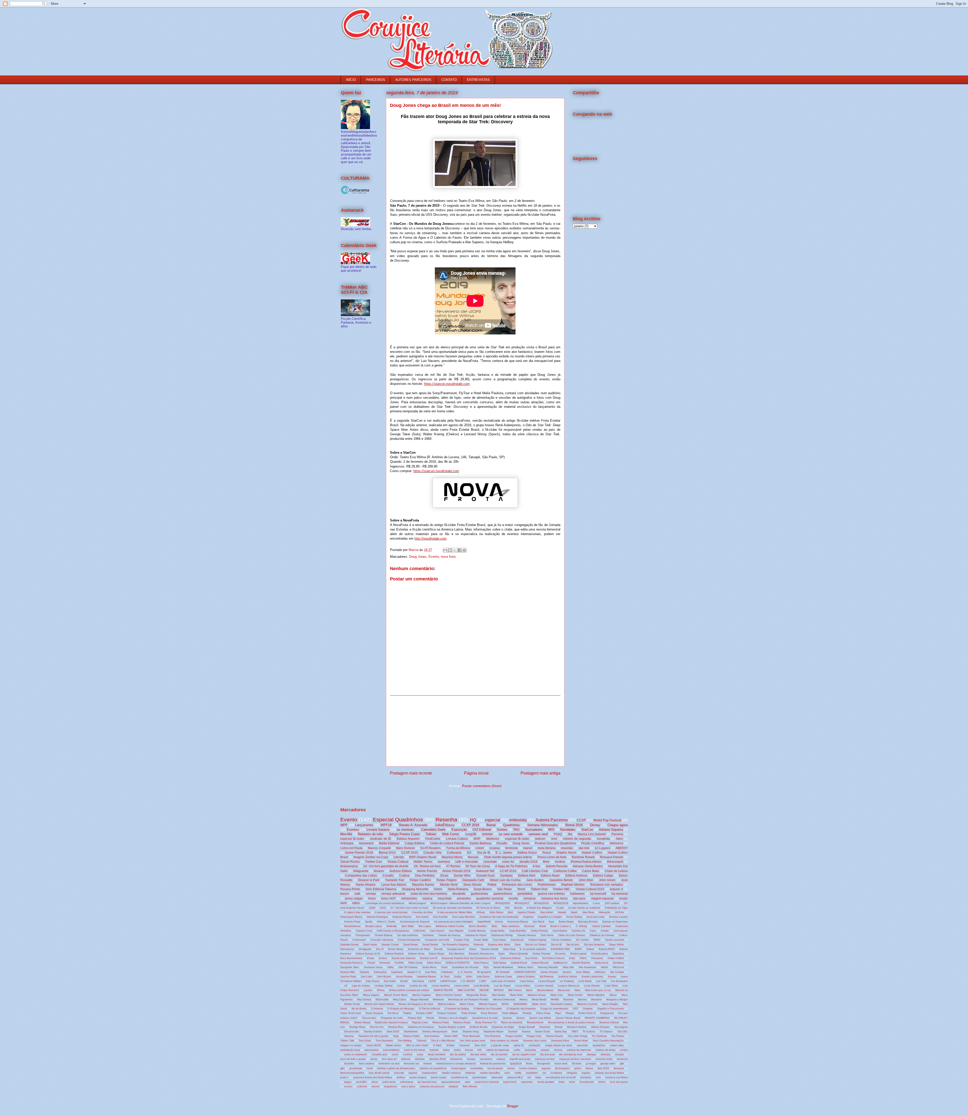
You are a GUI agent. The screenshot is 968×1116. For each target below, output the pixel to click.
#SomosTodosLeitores (586, 861)
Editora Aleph (550, 875)
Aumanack (366, 843)
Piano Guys (543, 1013)
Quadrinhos (511, 825)
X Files (437, 1045)
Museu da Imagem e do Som (416, 1004)
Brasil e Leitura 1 (561, 926)
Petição (527, 1013)
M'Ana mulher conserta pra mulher (409, 990)
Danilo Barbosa (480, 843)
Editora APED (607, 949)
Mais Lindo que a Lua (598, 990)
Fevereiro (384, 962)
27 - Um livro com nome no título (409, 907)
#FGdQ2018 (541, 903)
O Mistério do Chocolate (488, 1008)
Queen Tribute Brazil (568, 1017)
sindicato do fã (380, 838)
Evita (572, 958)
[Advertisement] (475, 730)
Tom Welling (405, 1040)
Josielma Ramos (426, 976)
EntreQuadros (599, 953)
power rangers (418, 1077)
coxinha (407, 1054)
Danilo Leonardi (614, 939)
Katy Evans (372, 981)
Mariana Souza (537, 995)
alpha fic (519, 1045)
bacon (344, 893)
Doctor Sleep (395, 949)
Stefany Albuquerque (434, 1031)
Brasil (542, 926)
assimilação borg (350, 1049)
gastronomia (479, 893)
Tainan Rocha (349, 861)
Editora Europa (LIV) (368, 953)
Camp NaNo (497, 930)
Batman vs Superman (615, 921)
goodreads (355, 1068)
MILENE (484, 990)
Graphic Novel (566, 852)
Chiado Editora (383, 935)
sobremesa (406, 1081)
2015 (383, 907)
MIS (551, 829)
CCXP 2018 (470, 825)
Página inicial (476, 773)
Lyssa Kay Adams (393, 884)
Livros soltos (462, 985)
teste (562, 1081)
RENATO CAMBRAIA (597, 1017)
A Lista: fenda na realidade (584, 907)
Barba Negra (566, 921)
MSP (477, 838)
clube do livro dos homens (429, 893)
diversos (605, 1054)
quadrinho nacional (489, 898)
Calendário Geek (433, 829)
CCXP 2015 (409, 852)
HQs (486, 967)
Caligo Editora (415, 843)
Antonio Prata (352, 921)
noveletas (556, 1072)
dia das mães (478, 1054)
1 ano (596, 903)
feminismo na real (389, 1063)
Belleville (392, 926)
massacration (429, 1072)
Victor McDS (374, 1045)
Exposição (459, 829)
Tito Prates (617, 1036)
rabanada (497, 1077)
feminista (511, 848)
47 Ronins (453, 866)
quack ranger (438, 1077)
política (401, 1077)
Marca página (371, 995)
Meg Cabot (399, 999)
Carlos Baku (590, 871)
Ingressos (397, 972)
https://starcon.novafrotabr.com (447, 384)
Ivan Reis (430, 972)
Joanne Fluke (348, 976)
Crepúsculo (517, 939)
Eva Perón (531, 958)
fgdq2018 (516, 1063)
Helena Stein (525, 967)
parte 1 (344, 1077)
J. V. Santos (465, 972)
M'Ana (380, 990)
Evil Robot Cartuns (553, 958)
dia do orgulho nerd (523, 1054)
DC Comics (582, 939)
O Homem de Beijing (457, 1008)
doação (619, 1054)
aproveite (582, 1045)
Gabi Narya (499, 962)
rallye (538, 1077)
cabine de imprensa (497, 1049)
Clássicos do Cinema (602, 935)
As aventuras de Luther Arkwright (453, 921)
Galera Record (540, 962)
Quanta (507, 1017)
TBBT (574, 1031)
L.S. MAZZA (468, 981)
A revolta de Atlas (422, 912)
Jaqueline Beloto (561, 880)
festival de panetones (492, 1063)
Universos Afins (560, 1040)
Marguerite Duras (477, 995)
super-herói (509, 1081)
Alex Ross (588, 912)
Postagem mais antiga (540, 773)
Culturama (454, 852)
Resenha (446, 819)
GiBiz (390, 967)
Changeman (363, 935)
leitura (589, 1068)
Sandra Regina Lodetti (451, 1027)
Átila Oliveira (470, 1086)
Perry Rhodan (489, 1013)
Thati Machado (471, 1036)
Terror (521, 889)
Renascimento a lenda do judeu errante (571, 1022)
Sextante (544, 1027)
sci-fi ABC (361, 1081)
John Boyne (384, 976)
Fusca (546, 852)
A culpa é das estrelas (357, 912)
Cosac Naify (481, 939)
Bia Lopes (425, 926)
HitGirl (604, 967)
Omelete (588, 1008)
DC (469, 852)
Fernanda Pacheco (351, 962)
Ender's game (578, 953)
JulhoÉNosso (444, 825)
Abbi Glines (496, 912)
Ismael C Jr (413, 972)
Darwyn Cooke (390, 944)
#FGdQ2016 (502, 903)
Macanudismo (545, 990)
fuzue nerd (561, 1063)
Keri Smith (390, 981)
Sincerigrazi (621, 1027)
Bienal (491, 825)
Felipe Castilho (420, 880)
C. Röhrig (581, 926)
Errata (370, 958)
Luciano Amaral (544, 985)
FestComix (433, 838)
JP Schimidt (502, 972)
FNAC (583, 958)
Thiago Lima (534, 1036)
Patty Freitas (469, 1013)
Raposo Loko (420, 1022)
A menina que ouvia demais (391, 912)
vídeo (356, 903)
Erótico (383, 958)
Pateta (492, 884)
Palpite (407, 1013)
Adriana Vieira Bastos (587, 866)
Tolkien (431, 834)
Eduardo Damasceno (481, 953)
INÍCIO (351, 80)
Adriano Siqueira (611, 829)
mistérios (470, 1072)
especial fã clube (517, 838)
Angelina (528, 916)
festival (428, 1063)
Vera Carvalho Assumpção (608, 1040)
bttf (479, 1049)
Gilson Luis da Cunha (505, 880)
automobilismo (391, 1049)
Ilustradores (533, 829)
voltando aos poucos (432, 1086)
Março (613, 995)
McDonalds (382, 999)
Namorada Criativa (561, 1004)
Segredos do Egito (503, 1027)
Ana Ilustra (422, 916)
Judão (457, 976)
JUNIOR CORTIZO (525, 972)
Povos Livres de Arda (551, 857)
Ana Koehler (440, 916)
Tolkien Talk (347, 1040)
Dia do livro (572, 944)
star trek (584, 848)
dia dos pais (547, 1054)
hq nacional (620, 893)
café (357, 893)
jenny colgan (354, 898)
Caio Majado (456, 930)
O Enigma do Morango (400, 1008)
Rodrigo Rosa (357, 1027)
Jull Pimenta (546, 976)
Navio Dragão (610, 1004)
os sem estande (511, 834)
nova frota (448, 557)
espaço (501, 1059)
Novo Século (472, 884)
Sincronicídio (351, 1031)
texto (572, 1081)
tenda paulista (545, 1081)
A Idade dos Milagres (539, 907)
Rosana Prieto (350, 889)
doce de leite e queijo (353, 1059)
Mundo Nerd (449, 884)
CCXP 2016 (508, 871)
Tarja (396, 1036)
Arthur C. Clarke (386, 921)
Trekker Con (373, 861)
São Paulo (504, 889)
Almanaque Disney (351, 916)
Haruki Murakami (503, 967)
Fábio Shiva (434, 962)
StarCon (587, 829)
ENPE (578, 949)
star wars (579, 898)
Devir (518, 944)
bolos (457, 1049)
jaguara (546, 1068)
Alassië (562, 912)
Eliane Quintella (518, 953)
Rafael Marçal (362, 1022)
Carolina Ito (578, 930)
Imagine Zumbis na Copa (370, 857)
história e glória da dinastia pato (396, 1068)
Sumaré (512, 1031)
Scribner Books (478, 1027)
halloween (577, 893)
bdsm (446, 1049)
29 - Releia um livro (427, 866)
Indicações (380, 972)
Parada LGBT (424, 1013)
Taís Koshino (431, 1036)
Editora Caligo (603, 875)
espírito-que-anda (520, 1059)
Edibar (590, 949)
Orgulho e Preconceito (610, 1008)
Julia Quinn (483, 976)
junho (577, 1068)
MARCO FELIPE (443, 990)
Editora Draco (527, 852)
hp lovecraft (598, 893)
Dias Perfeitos (425, 875)
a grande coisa (500, 1045)
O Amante (377, 1008)
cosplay (494, 848)
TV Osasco (606, 1031)
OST (575, 1008)
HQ (473, 820)
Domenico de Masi (419, 949)
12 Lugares (602, 848)
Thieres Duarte (554, 1036)
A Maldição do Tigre (616, 907)
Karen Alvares (365, 884)
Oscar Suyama (374, 1013)
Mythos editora (446, 1004)
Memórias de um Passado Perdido (468, 999)
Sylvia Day (561, 1031)
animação (534, 1045)
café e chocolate (466, 861)
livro (554, 838)
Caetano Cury (364, 930)
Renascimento (535, 1022)
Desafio (502, 843)
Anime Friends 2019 (456, 871)
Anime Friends (427, 871)
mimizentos (409, 898)
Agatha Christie (526, 912)
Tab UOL (622, 1031)
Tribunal (421, 1040)
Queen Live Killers (540, 1017)
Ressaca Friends (611, 857)
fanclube (349, 1063)
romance (530, 898)
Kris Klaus (418, 981)
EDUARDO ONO (560, 949)
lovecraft (399, 1072)
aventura (444, 861)
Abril (510, 912)
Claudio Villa (432, 852)
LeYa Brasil (584, 981)
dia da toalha (458, 1054)
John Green (607, 880)
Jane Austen (534, 880)
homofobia (477, 1068)
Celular (605, 930)
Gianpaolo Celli (473, 880)
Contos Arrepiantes (409, 939)
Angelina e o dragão (550, 916)
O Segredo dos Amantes (521, 1008)
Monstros (596, 999)
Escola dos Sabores (403, 958)
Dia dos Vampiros (594, 944)
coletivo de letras (605, 1049)
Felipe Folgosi (446, 880)
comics (624, 1049)
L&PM (432, 981)
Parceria (617, 834)
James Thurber (549, 972)
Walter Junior (393, 1045)
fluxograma (543, 1063)
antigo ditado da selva (558, 1045)
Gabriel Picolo (519, 962)
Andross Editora (400, 871)
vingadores (390, 1086)
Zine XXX (480, 1045)
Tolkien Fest (539, 889)
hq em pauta (495, 1068)
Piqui (558, 1013)
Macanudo (564, 990)
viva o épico (408, 1086)
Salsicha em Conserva (421, 1027)
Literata (399, 857)
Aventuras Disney (517, 921)
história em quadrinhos (433, 1068)
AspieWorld (484, 921)
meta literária (547, 848)
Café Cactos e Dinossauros (393, 930)
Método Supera (488, 1004)
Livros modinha (441, 985)
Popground (607, 1013)
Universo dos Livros (534, 1040)
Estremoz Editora (511, 958)
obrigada (572, 1072)
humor (511, 1068)
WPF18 (386, 825)
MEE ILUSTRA (466, 990)
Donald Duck (485, 875)
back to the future (414, 1049)
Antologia (346, 843)
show (375, 1081)
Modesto (568, 999)
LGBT (482, 981)
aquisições (599, 1045)
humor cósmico (528, 1068)
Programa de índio (392, 1017)
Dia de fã (483, 852)
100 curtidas (612, 903)
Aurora (499, 921)
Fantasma (597, 958)
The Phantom (492, 1036)
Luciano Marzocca (568, 985)
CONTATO (449, 80)
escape (471, 1059)
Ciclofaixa (428, 935)
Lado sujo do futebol (503, 981)
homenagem (458, 1068)
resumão (567, 848)
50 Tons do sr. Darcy (488, 907)
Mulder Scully (352, 1004)
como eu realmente (355, 1054)
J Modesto (447, 972)
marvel (527, 848)
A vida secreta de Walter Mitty (454, 912)
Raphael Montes (572, 884)
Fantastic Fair (394, 880)
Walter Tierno (423, 861)
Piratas (570, 1013)
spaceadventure (450, 1081)
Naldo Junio (539, 1004)
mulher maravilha (490, 1072)
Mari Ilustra (498, 995)
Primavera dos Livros (517, 884)
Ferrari (371, 962)
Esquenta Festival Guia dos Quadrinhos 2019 (469, 958)
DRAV (597, 939)
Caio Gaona (437, 930)
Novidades (568, 829)
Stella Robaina (458, 889)
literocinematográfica (352, 1072)
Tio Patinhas (599, 1036)
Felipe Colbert (616, 958)
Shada (558, 1027)
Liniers (401, 985)
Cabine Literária (601, 926)
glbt (342, 1068)
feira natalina (366, 1063)
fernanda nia (411, 1063)
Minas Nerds (539, 999)
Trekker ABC (561, 889)
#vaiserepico (349, 866)
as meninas (405, 829)
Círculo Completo (561, 939)
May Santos (364, 999)
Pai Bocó (393, 1013)
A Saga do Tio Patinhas (511, 866)
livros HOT (388, 898)
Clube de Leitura (616, 871)
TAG (516, 829)
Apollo (368, 921)
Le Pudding (566, 981)
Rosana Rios (395, 1027)
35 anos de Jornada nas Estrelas (452, 907)
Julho (469, 976)
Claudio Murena (526, 935)
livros (372, 898)
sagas (347, 1081)
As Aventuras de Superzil (415, 921)
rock (598, 1077)
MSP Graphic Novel (422, 857)
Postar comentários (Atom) (481, 786)
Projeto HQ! (415, 1017)
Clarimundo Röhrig (501, 935)
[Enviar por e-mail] (445, 550)
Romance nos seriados (606, 884)
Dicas (444, 875)
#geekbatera (580, 903)
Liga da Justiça (361, 985)
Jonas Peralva (404, 976)
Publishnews (547, 884)
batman (434, 1049)
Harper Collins (592, 852)
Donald (438, 949)
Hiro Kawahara (587, 967)
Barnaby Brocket (588, 921)
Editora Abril (526, 875)
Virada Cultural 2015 (590, 889)
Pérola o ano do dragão (453, 1017)
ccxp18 (470, 834)
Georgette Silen (349, 967)
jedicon (540, 838)
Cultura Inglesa (538, 939)
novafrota (603, 838)
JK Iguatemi (484, 972)
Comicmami (359, 939)
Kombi (404, 981)
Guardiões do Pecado (465, 967)
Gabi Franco (481, 962)
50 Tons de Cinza (478, 866)
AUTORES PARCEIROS (413, 80)
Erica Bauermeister (351, 958)
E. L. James (504, 852)
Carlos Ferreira (539, 930)
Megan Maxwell (419, 999)
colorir (479, 848)
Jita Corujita (617, 972)
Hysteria (364, 972)
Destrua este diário (499, 944)
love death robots (379, 1072)
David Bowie (410, 944)
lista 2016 (603, 1068)
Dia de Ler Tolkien (536, 944)
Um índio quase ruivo (472, 1040)
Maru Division (405, 848)
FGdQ (558, 834)
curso (420, 1054)
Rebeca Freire (441, 1022)
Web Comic (450, 834)
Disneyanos (347, 949)
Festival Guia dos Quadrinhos (555, 843)
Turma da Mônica (458, 848)
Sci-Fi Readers (430, 848)
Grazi (444, 967)
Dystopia (506, 875)
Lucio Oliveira (592, 985)
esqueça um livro (545, 1059)
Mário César (467, 1004)
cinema (558, 1049)
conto (395, 1054)
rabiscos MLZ (515, 1077)
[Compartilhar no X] (454, 550)
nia (544, 1072)
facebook (622, 1059)
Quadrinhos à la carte (485, 1017)
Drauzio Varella (489, 949)
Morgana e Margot (617, 999)
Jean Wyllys (583, 972)
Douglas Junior (456, 949)
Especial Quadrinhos (398, 819)
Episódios (618, 953)
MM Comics (514, 990)
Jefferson (600, 972)
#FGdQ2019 (561, 903)
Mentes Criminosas (504, 999)
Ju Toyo (444, 976)
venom (375, 1086)
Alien (619, 838)
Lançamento (364, 825)
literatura (619, 1068)
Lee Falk (601, 981)
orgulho (586, 1072)
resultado (585, 1077)
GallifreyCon (560, 962)
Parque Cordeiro (447, 1013)
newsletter (532, 1072)
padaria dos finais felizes (609, 1072)
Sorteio (502, 829)
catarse (545, 1049)
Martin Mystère (595, 995)
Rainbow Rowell (583, 857)
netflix (518, 1072)
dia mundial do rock (570, 1054)
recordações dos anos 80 (561, 1077)
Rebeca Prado (461, 1022)
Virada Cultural (397, 861)
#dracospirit (615, 861)
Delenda (478, 944)
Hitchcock (618, 967)
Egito (502, 953)
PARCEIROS (375, 80)
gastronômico (503, 893)
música (427, 898)
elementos (456, 1059)
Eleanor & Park (368, 880)
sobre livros (389, 1081)
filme (546, 861)
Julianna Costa (503, 976)
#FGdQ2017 (522, 903)
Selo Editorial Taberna (381, 889)
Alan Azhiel (546, 912)
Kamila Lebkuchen (592, 976)
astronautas (371, 1049)
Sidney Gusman (600, 1027)
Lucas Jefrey (522, 985)
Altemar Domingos (377, 916)
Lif (345, 985)
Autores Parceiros (552, 820)
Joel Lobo (366, 976)
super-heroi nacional (486, 1081)
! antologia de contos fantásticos (384, 903)
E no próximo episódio (533, 949)
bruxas (469, 1049)
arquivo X (616, 889)
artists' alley (617, 1045)
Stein (455, 1031)
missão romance (451, 1072)
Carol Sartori (560, 930)
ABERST (622, 848)
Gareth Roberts (581, 962)
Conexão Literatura (381, 939)
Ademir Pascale (556, 866)
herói (370, 1068)
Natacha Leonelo (587, 1004)
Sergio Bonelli (527, 1027)
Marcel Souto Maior (395, 995)
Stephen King (471, 1031)
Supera (526, 1031)
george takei (607, 1063)
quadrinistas (479, 1077)
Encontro (560, 953)
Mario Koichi (575, 995)
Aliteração (604, 912)
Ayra (551, 921)
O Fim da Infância (429, 1008)
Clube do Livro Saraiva (571, 935)
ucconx (348, 1086)
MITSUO (499, 990)
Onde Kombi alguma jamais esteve (508, 857)
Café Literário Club (535, 871)
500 (507, 907)
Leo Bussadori (619, 981)
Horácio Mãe (347, 972)
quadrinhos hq (459, 1077)
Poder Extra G (587, 1013)
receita (513, 898)
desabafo (458, 893)
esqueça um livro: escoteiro (575, 1059)
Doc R (379, 949)
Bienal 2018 (574, 825)
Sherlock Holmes (576, 1027)
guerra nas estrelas (551, 893)
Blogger (512, 1106)
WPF (344, 825)
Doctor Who (462, 875)
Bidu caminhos (510, 926)
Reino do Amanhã (511, 1022)
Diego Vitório (616, 944)
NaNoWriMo (520, 1004)
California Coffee (565, 871)
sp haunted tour (427, 1081)
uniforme (362, 1086)
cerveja (371, 893)
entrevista (518, 820)
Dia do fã (556, 944)
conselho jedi (379, 1054)
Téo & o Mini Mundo (443, 1040)
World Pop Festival (607, 820)
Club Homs (547, 935)
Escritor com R (428, 958)
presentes (464, 898)
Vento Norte (581, 1040)
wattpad (453, 1086)
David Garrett (430, 944)
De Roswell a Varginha (456, 944)
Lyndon (368, 990)
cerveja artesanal (393, 893)
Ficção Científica (592, 843)
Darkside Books (349, 944)
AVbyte (481, 912)
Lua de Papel (502, 985)
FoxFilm (399, 962)
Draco (472, 949)
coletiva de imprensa (579, 1049)
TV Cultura (589, 1031)
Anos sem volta (595, 916)
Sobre (438, 889)
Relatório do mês (370, 834)
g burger (591, 1063)
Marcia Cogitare (421, 995)
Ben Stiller (408, 926)
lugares (413, 1072)
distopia (591, 1054)
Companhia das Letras (361, 875)
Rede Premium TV (485, 1022)
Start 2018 (393, 1031)
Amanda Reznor (401, 916)
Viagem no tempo (350, 1045)
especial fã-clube (352, 838)
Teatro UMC (451, 1036)
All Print (619, 912)
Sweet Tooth (542, 1031)
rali (529, 1077)
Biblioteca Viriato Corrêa (450, 926)
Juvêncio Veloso (567, 976)
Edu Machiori (456, 953)
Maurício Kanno (423, 884)
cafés (517, 1049)
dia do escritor (499, 1054)
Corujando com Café (437, 939)
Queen (521, 1017)
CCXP (581, 820)
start (467, 1081)
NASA (505, 1004)
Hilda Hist (568, 967)
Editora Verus (416, 953)
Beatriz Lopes (374, 926)
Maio (577, 990)
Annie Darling (574, 916)
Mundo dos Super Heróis (379, 1004)
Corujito (388, 875)
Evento (434, 557)
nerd (507, 1072)
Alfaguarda (360, 871)
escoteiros (486, 1059)
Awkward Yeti (485, 871)
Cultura (404, 875)
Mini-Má (346, 834)
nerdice (560, 861)
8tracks (518, 907)
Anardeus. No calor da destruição (499, 916)
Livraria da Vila (418, 985)
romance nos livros (554, 898)
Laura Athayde (546, 981)
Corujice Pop (461, 939)
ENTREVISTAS (478, 80)
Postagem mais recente (411, 773)
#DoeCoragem (417, 903)
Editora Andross (576, 875)
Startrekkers (411, 1031)
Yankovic (464, 1045)
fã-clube (576, 1063)
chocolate (490, 861)
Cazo (593, 930)
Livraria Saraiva (378, 829)
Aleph (574, 912)
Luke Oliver (611, 985)
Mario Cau (557, 995)
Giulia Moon (429, 967)
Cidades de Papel (475, 935)
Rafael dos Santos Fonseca (391, 1022)
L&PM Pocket (448, 981)
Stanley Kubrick (373, 1031)
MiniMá (555, 999)
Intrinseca (616, 843)
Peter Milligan (510, 1013)
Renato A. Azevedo (413, 825)
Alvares (379, 871)
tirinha (602, 1081)
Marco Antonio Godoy (449, 995)
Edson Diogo (436, 953)
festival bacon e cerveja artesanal (456, 1063)
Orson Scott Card (350, 1013)
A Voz (536, 866)
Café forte (419, 930)
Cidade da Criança (449, 935)
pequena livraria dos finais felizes (372, 1077)
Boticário (529, 926)
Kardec (612, 976)
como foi (508, 861)
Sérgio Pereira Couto (404, 834)
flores (529, 1063)
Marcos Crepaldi (379, 848)
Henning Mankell (548, 967)
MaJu (529, 990)
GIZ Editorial (482, 829)
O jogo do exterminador (554, 1008)
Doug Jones (418, 557)
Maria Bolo (516, 995)
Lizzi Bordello (482, 985)
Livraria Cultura (457, 838)
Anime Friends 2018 (359, 852)
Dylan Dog (509, 949)
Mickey (523, 999)
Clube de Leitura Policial (447, 843)
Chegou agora (618, 825)
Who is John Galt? (417, 1045)
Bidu (494, 926)
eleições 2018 (437, 1059)
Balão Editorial (389, 843)
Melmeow (438, 999)
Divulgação (365, 949)
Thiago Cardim (513, 1036)
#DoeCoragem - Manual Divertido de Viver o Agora (460, 903)
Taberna (349, 1036)
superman (527, 1081)
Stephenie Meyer (493, 1031)
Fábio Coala (415, 962)
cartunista (530, 1049)
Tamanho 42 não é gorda (373, 1036)
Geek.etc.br (601, 962)
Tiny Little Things (577, 1036)
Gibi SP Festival (408, 967)
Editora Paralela (394, 953)
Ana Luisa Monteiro (463, 916)
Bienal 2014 (387, 852)
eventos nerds (604, 1059)
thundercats (587, 1081)
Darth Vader (370, 944)
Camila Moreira (477, 930)
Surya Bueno (483, 889)
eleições (420, 1059)
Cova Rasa (499, 939)
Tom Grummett (384, 1040)
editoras (405, 1059)
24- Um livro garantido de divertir (385, 866)
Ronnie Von (377, 1027)
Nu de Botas (359, 1008)
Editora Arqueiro (408, 838)
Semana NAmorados (542, 825)
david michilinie (436, 1054)
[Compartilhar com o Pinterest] (464, 550)
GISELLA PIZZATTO (457, 962)
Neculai (473, 857)
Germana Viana (373, 967)
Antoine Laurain (618, 916)
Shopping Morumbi (415, 889)
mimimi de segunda (577, 838)
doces (373, 1059)
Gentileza (618, 962)
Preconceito (369, 1017)
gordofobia (525, 893)
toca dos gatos (619, 1081)
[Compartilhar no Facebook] (459, 550)
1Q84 (372, 907)
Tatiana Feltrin (411, 1036)
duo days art (389, 1059)
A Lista (560, 907)
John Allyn (586, 880)
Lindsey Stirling (383, 985)
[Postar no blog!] (449, 550)
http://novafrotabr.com (430, 538)
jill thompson (562, 1068)
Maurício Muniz (452, 857)
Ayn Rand (538, 921)
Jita (569, 834)
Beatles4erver (352, 926)
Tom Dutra (365, 1040)
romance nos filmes (616, 1077)
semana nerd (538, 834)
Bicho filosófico (478, 926)
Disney (595, 825)
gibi (622, 1063)
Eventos (353, 829)
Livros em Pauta (351, 848)
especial (492, 820)
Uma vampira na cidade (504, 1040)
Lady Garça (527, 981)
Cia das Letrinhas (407, 935)
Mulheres (492, 838)
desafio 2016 (528, 861)
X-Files (450, 1045)
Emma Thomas (541, 953)
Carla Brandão (517, 930)
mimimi (487, 834)
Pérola (430, 1017)
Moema (582, 999)
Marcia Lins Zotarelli (592, 834)
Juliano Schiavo (526, 976)
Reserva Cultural (609, 1022)
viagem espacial (602, 898)
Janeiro (567, 972)
